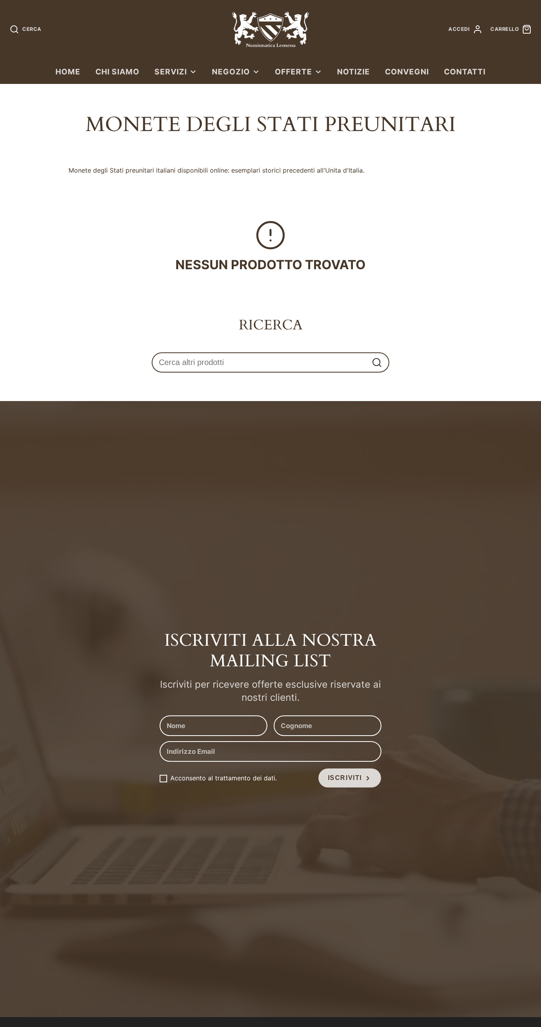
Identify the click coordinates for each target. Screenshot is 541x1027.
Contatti (465, 71)
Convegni (407, 71)
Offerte (293, 71)
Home (67, 71)
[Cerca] (377, 362)
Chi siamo (117, 71)
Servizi (170, 71)
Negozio (231, 71)
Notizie (353, 71)
